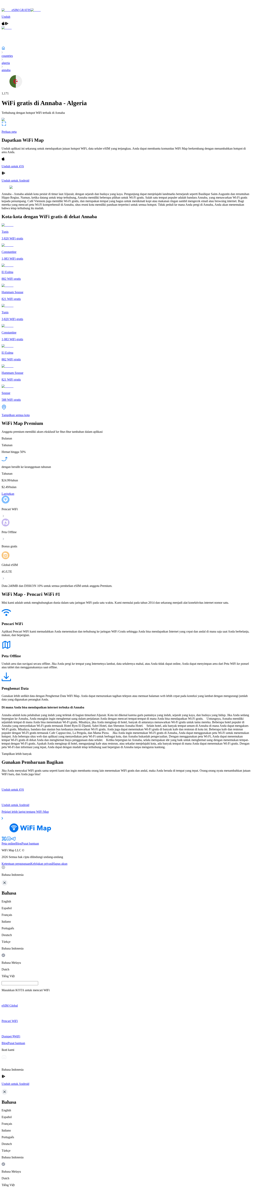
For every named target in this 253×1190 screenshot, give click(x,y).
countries (7, 56)
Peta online (8, 843)
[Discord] (8, 840)
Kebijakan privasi (41, 863)
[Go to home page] (15, 6)
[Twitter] (4, 840)
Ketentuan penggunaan (16, 863)
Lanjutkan (8, 493)
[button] (126, 871)
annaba (6, 70)
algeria (6, 63)
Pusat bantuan (30, 843)
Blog (18, 843)
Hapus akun (59, 863)
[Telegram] (13, 840)
